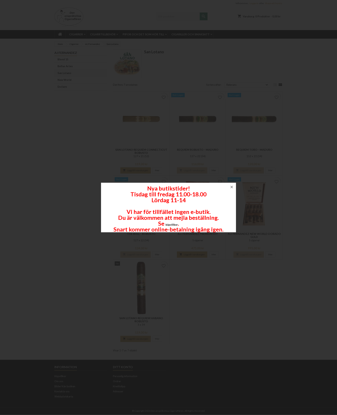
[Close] (231, 187)
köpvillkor (172, 224)
